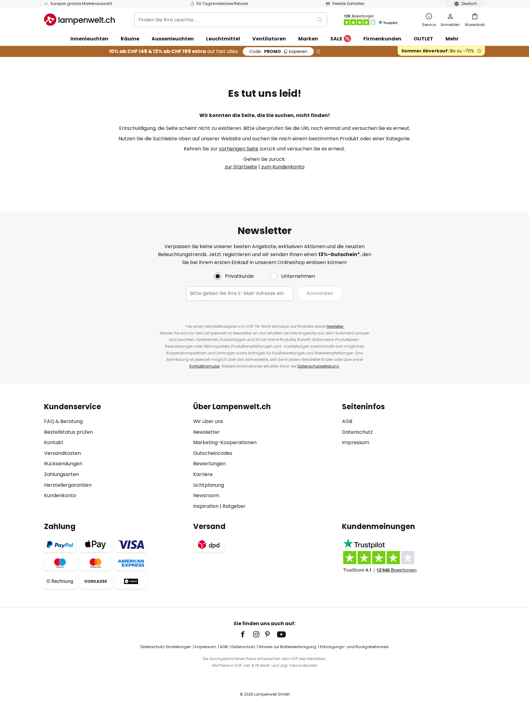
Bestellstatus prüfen (68, 432)
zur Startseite (241, 166)
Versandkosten (62, 453)
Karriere (203, 474)
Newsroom (206, 495)
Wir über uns (208, 421)
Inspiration (206, 506)
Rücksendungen (63, 463)
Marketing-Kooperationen (225, 442)
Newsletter (206, 432)
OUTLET (423, 38)
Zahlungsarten (61, 474)
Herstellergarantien (68, 485)
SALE (336, 38)
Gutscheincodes (212, 453)
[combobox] (231, 20)
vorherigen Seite (238, 148)
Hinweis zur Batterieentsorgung (287, 646)
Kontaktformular (204, 366)
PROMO (278, 51)
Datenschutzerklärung (318, 366)
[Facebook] (246, 634)
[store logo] (79, 19)
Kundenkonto (60, 495)
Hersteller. (335, 326)
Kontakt (53, 442)
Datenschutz (357, 432)
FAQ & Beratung (63, 421)
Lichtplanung (208, 485)
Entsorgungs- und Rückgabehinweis (354, 646)
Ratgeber (234, 506)
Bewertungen (209, 463)
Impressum (355, 442)
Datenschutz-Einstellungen (166, 646)
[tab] (115, 456)
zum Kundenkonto (283, 166)
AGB (347, 421)
